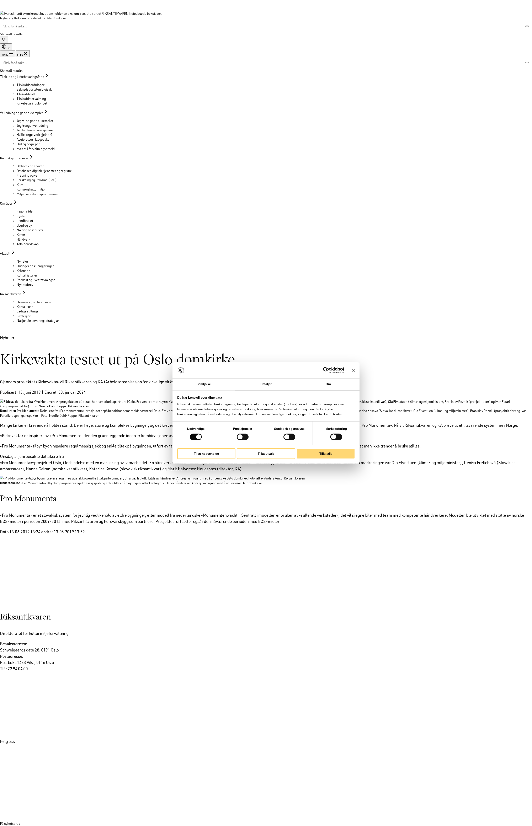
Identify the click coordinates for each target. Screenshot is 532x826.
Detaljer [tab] (266, 384)
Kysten (21, 216)
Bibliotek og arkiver (30, 166)
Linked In (8, 772)
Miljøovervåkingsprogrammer (38, 194)
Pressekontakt (13, 689)
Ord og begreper (28, 144)
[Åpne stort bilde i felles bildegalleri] (152, 478)
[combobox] (259, 26)
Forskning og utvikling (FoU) (37, 180)
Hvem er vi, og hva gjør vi (34, 302)
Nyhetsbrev (25, 284)
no (8, 48)
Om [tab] (328, 384)
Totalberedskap (28, 244)
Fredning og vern (29, 175)
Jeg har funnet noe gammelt (36, 130)
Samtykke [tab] (204, 384)
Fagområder (25, 211)
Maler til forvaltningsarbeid (36, 148)
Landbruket (25, 220)
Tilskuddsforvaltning (31, 98)
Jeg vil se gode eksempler (35, 120)
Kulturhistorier (27, 275)
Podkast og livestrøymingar (36, 280)
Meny (5, 55)
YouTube (7, 793)
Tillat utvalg (266, 453)
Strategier (24, 316)
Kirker (21, 234)
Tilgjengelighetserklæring (23, 731)
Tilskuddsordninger (30, 84)
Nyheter (22, 261)
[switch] (243, 437)
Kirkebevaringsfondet (32, 103)
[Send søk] (527, 26)
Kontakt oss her (14, 679)
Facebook (8, 814)
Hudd (5, 762)
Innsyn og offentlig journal (23, 699)
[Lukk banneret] (353, 370)
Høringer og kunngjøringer (35, 266)
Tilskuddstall (26, 94)
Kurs (20, 184)
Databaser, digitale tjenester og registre (44, 170)
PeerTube (8, 782)
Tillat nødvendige (206, 453)
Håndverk (23, 239)
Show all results (11, 34)
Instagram (9, 803)
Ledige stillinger (28, 311)
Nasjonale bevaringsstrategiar (38, 320)
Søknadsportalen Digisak (34, 89)
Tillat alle (325, 453)
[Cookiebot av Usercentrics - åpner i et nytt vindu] (326, 370)
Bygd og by (24, 225)
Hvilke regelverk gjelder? (34, 134)
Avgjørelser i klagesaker (33, 139)
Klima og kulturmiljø (31, 189)
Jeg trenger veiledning (32, 125)
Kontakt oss (25, 306)
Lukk (20, 55)
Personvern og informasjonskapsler (31, 710)
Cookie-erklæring (16, 720)
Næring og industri (30, 230)
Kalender (23, 270)
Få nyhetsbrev (10, 823)
